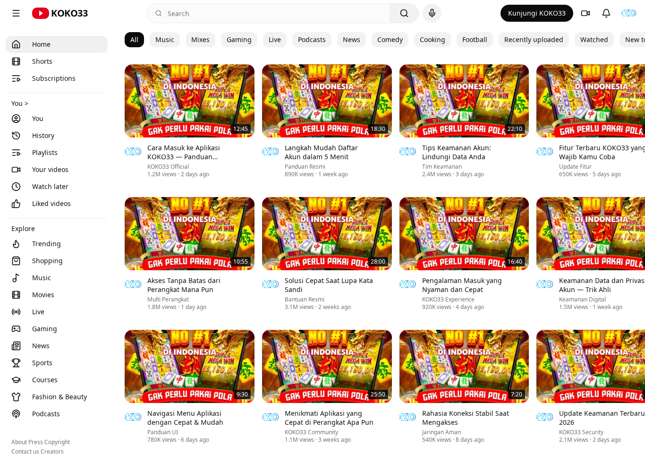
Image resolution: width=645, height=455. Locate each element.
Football (474, 39)
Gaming (239, 39)
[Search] (404, 13)
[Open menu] (16, 13)
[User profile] (628, 13)
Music (164, 39)
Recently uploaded (533, 39)
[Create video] (585, 13)
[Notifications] (606, 13)
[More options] (249, 149)
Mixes (200, 39)
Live (275, 39)
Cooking (432, 39)
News (351, 39)
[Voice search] (432, 13)
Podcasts (312, 39)
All (134, 39)
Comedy (390, 39)
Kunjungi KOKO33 (537, 13)
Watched (594, 39)
